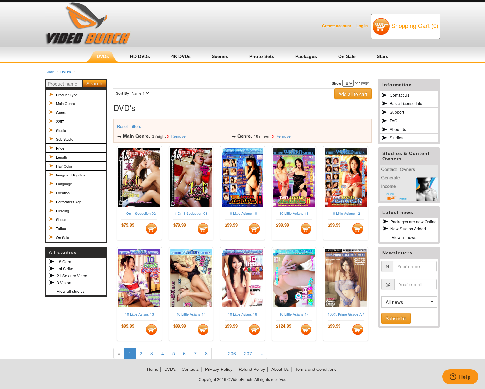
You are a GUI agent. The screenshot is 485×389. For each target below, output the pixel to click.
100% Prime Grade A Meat (345, 314)
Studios (396, 137)
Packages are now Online (413, 221)
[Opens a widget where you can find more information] (460, 377)
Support (397, 112)
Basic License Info (406, 103)
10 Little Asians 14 (191, 314)
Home (49, 71)
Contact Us (399, 94)
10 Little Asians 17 (293, 314)
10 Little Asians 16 (242, 314)
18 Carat (64, 261)
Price (60, 148)
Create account (336, 26)
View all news (404, 237)
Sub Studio (64, 139)
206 (232, 353)
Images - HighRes (70, 174)
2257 (60, 121)
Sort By (122, 93)
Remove (178, 136)
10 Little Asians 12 (345, 213)
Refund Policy (252, 369)
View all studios (71, 291)
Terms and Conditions (316, 369)
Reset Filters (129, 126)
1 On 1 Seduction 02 (139, 213)
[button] (409, 302)
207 (248, 353)
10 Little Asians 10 (242, 213)
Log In (362, 26)
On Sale (62, 237)
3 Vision (64, 282)
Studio (61, 130)
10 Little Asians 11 (293, 213)
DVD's (65, 71)
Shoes (61, 219)
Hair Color (64, 166)
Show (336, 83)
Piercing (62, 210)
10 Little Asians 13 (139, 314)
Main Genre (65, 103)
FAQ (393, 120)
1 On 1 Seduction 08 (191, 213)
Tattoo (61, 228)
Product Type (67, 94)
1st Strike (65, 268)
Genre (61, 112)
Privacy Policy (219, 369)
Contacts (190, 369)
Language (64, 183)
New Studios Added (408, 228)
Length (61, 157)
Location (63, 192)
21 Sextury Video (72, 275)
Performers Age (68, 201)
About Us (398, 129)
